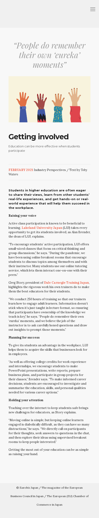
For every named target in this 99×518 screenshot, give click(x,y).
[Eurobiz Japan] (49, 13)
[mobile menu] (93, 9)
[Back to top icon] (92, 511)
